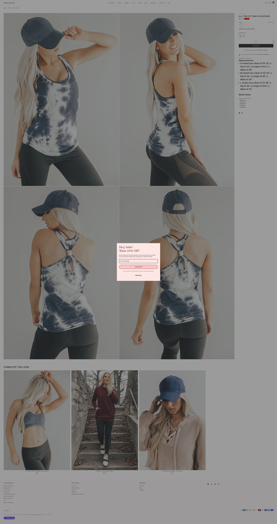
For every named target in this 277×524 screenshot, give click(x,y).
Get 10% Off (138, 267)
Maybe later (138, 275)
